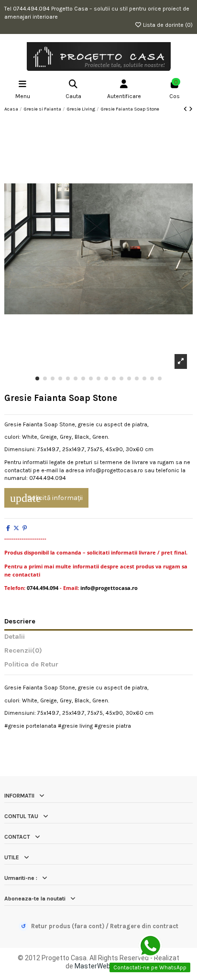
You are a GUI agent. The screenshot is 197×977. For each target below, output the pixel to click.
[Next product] (191, 109)
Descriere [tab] (19, 621)
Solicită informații (46, 498)
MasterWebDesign (103, 966)
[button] (37, 378)
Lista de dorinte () (167, 25)
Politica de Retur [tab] (31, 664)
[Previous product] (186, 109)
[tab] (98, 652)
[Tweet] (16, 528)
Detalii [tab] (14, 637)
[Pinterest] (24, 528)
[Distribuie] (8, 528)
